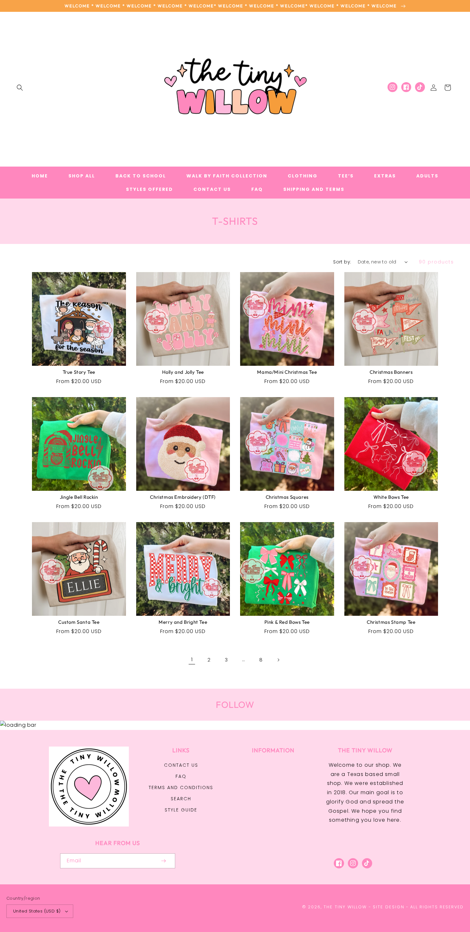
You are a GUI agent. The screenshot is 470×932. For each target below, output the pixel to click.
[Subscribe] (164, 860)
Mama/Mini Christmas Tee (287, 372)
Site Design (388, 907)
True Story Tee (79, 372)
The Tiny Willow (345, 907)
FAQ (181, 776)
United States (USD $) (36, 911)
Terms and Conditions (181, 787)
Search (181, 798)
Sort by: (342, 262)
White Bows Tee (391, 497)
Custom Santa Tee (79, 622)
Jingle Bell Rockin (79, 497)
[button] (20, 88)
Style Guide (181, 810)
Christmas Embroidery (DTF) (183, 497)
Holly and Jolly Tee (183, 372)
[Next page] (278, 660)
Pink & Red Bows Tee (287, 622)
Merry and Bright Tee (183, 622)
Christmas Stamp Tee (391, 622)
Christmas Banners (391, 372)
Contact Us (181, 765)
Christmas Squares (287, 497)
